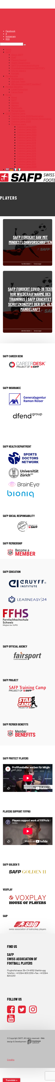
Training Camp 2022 (27, 134)
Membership (12, 76)
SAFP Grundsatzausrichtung (25, 65)
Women (15, 105)
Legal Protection (19, 89)
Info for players (18, 70)
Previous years (18, 124)
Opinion (15, 102)
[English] (8, 169)
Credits (10, 1059)
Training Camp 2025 (26, 126)
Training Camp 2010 (26, 164)
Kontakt (15, 73)
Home (8, 49)
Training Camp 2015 (26, 150)
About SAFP (17, 54)
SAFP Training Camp (15, 113)
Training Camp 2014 (26, 153)
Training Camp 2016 (26, 148)
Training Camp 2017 (26, 145)
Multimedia (16, 108)
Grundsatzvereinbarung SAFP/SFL (28, 68)
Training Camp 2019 (26, 140)
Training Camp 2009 (26, 166)
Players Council (18, 60)
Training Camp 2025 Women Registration (31, 118)
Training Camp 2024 (27, 129)
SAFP (8, 52)
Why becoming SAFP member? (26, 84)
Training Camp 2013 (26, 156)
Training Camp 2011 (26, 161)
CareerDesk (17, 92)
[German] (12, 169)
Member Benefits (14, 86)
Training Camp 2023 (26, 132)
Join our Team (18, 81)
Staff (13, 57)
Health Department (20, 62)
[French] (16, 169)
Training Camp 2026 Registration (27, 116)
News (8, 94)
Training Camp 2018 (26, 142)
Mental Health (18, 110)
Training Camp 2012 (26, 158)
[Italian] (20, 169)
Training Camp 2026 (21, 121)
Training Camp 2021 (26, 137)
